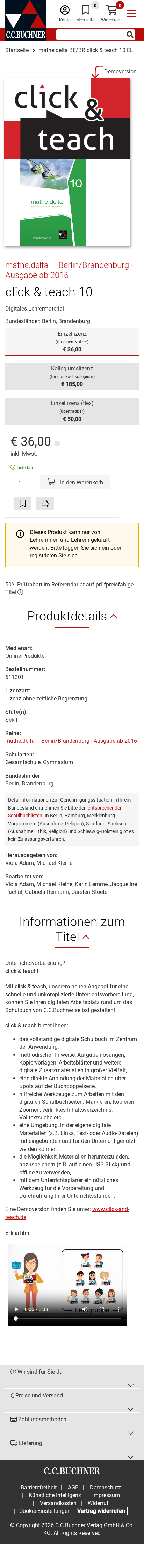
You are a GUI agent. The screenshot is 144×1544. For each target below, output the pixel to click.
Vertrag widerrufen (101, 1511)
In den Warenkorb (81, 482)
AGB (73, 1487)
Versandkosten (58, 1503)
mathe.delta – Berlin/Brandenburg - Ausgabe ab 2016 (71, 741)
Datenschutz (105, 1487)
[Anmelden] (65, 11)
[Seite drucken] (45, 503)
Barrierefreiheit (39, 1487)
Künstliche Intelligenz (55, 1495)
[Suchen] (130, 34)
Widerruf (98, 1503)
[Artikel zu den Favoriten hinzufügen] (22, 503)
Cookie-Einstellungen (45, 1511)
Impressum (106, 1495)
